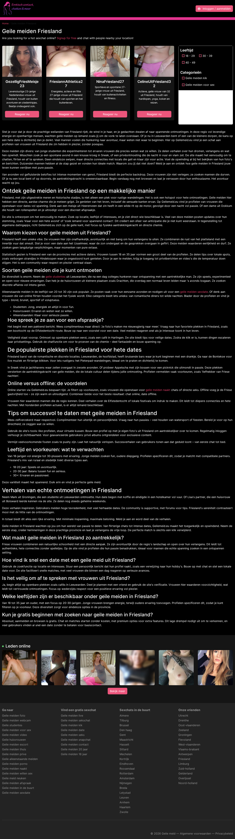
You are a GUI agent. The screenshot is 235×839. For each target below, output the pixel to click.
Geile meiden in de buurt (18, 788)
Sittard (124, 749)
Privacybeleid (224, 833)
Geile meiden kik (196, 78)
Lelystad (125, 792)
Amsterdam (127, 778)
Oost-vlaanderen (189, 725)
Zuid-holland (186, 768)
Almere (124, 715)
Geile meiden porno (15, 763)
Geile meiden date (72, 730)
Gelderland (185, 773)
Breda (123, 788)
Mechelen (126, 754)
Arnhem (125, 802)
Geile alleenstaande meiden (20, 759)
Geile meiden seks (72, 735)
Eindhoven (126, 763)
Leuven (124, 797)
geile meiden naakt (158, 390)
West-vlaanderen (189, 744)
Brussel (124, 725)
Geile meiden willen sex (17, 773)
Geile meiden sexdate (16, 792)
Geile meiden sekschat (75, 720)
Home (5, 23)
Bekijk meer (117, 691)
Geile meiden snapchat (75, 739)
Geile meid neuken (14, 778)
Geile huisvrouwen (14, 739)
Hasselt (124, 744)
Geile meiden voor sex (200, 84)
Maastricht (126, 739)
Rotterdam (126, 773)
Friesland (184, 759)
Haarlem (125, 807)
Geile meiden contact (75, 744)
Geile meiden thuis (14, 749)
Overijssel (184, 778)
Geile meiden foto (13, 715)
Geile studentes (12, 725)
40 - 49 (190, 62)
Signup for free (66, 38)
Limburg (183, 763)
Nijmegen (126, 783)
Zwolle (124, 812)
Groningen (185, 735)
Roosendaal (127, 768)
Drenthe (183, 720)
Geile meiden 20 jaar (74, 749)
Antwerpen (185, 754)
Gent (123, 735)
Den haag (126, 730)
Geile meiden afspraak (16, 783)
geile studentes (55, 276)
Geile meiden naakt (14, 768)
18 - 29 (190, 56)
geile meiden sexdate (194, 291)
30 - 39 (207, 56)
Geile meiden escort (15, 744)
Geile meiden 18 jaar (74, 754)
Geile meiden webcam (16, 720)
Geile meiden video (14, 735)
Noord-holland (187, 783)
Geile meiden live (72, 715)
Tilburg (124, 720)
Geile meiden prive (14, 754)
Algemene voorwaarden (195, 833)
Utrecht (183, 715)
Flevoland (184, 739)
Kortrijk (124, 759)
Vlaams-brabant (188, 749)
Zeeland (183, 730)
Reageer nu (22, 114)
